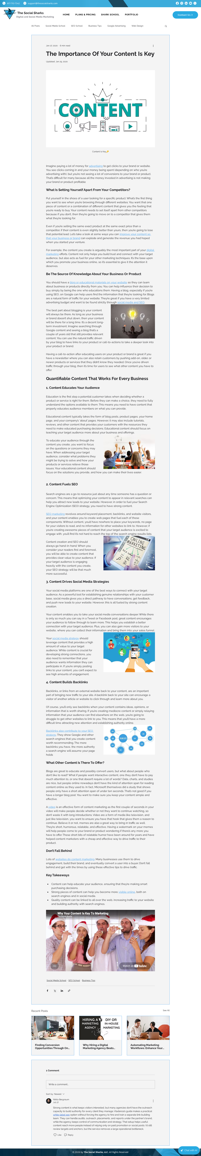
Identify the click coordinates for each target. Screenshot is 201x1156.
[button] (150, 548)
